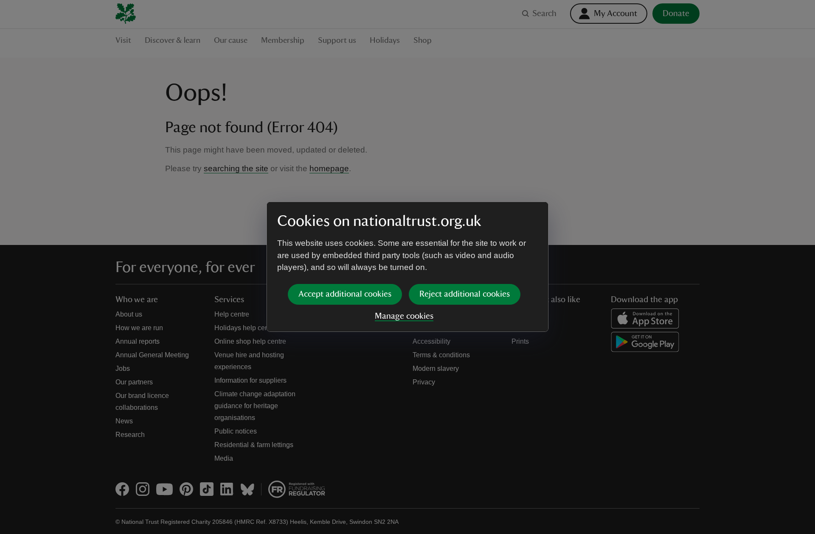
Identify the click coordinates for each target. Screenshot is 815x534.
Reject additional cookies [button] (464, 294)
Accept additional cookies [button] (344, 294)
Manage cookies (404, 316)
